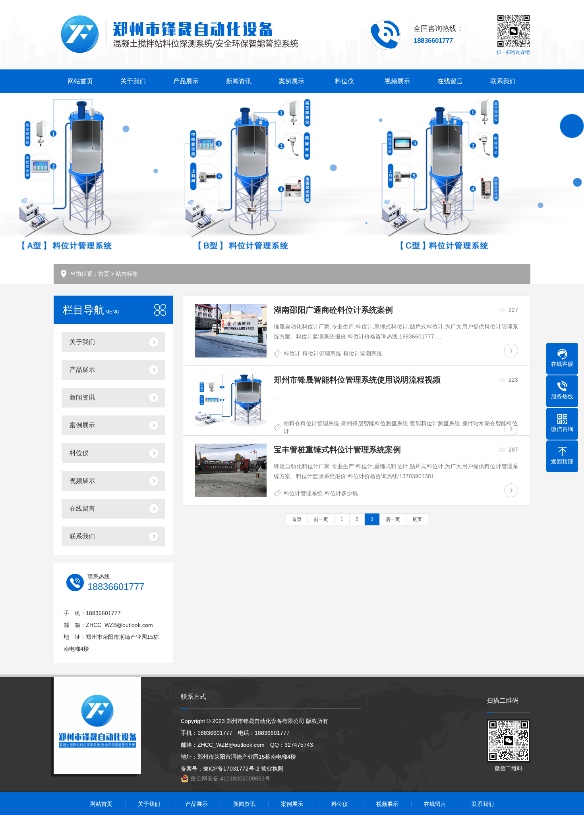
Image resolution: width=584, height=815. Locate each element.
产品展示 (186, 81)
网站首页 (80, 81)
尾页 (417, 519)
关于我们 (133, 81)
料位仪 (344, 81)
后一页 (393, 519)
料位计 (292, 353)
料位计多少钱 (341, 493)
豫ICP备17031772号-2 (231, 768)
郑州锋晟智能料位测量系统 (374, 423)
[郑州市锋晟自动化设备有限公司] (179, 35)
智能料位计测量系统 (435, 423)
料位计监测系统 (362, 353)
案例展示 (291, 81)
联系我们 (503, 81)
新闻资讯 (238, 81)
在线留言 (450, 81)
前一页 (321, 519)
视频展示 (397, 81)
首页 (103, 274)
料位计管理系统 (321, 353)
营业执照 (272, 768)
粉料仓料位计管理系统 (311, 423)
